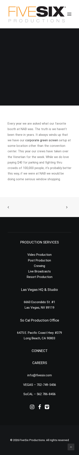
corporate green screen (41, 140)
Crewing (39, 266)
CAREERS (39, 363)
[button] (69, 14)
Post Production (39, 260)
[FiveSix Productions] (37, 14)
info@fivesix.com (39, 375)
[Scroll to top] (71, 447)
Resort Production (39, 277)
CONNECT (40, 351)
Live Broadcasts (39, 271)
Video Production (39, 255)
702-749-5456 (46, 385)
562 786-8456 (46, 394)
